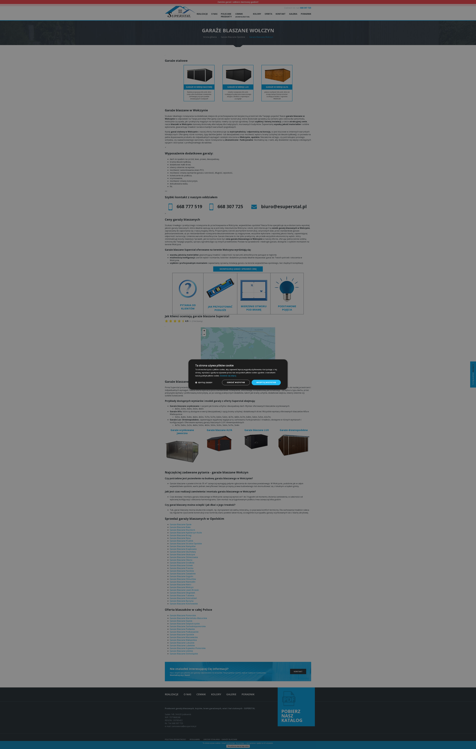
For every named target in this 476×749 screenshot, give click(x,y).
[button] (203, 382)
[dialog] (238, 374)
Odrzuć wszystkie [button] (236, 382)
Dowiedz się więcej (228, 375)
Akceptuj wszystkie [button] (266, 382)
